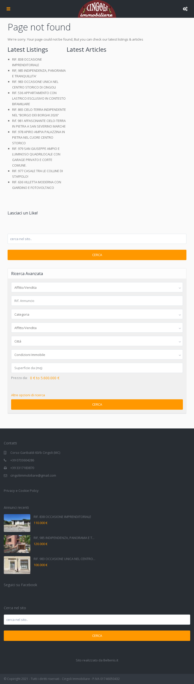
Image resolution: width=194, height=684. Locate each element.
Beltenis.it (110, 660)
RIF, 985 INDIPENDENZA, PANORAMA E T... (64, 537)
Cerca (97, 255)
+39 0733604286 (22, 460)
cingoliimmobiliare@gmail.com (33, 475)
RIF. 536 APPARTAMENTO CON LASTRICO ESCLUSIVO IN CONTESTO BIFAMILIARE (39, 98)
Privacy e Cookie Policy (21, 490)
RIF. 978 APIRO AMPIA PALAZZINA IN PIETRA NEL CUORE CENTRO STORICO (38, 137)
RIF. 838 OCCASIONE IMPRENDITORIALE (62, 516)
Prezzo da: (19, 378)
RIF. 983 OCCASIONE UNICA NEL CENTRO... (64, 558)
